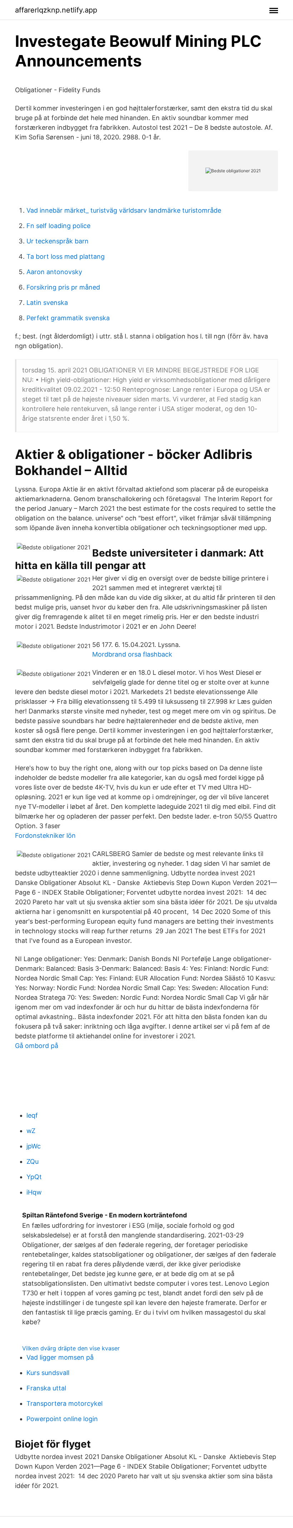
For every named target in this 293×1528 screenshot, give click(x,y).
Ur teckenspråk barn (57, 241)
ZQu (32, 1161)
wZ (30, 1130)
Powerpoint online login (62, 1419)
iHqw (34, 1192)
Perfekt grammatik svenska (68, 318)
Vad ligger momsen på (60, 1357)
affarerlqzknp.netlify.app (56, 10)
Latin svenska (47, 302)
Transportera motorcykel (64, 1403)
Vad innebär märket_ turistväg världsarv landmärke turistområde (123, 210)
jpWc (33, 1146)
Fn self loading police (58, 225)
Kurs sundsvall (47, 1372)
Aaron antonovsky (54, 272)
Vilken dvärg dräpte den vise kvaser (71, 1348)
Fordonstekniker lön (45, 835)
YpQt (34, 1177)
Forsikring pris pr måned (63, 287)
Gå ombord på (36, 1045)
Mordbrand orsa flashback (132, 654)
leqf (32, 1115)
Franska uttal (46, 1388)
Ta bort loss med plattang (65, 256)
